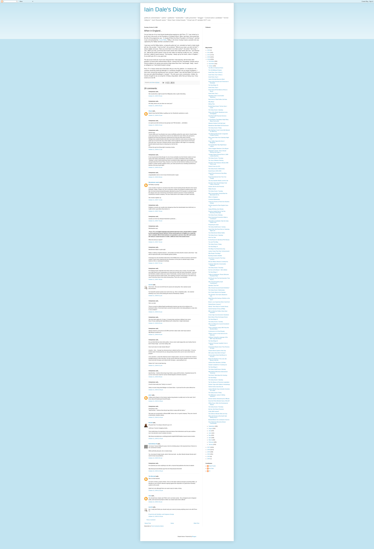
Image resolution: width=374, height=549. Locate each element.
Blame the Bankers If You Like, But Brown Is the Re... (217, 359)
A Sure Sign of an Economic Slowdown (218, 315)
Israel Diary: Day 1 (213, 93)
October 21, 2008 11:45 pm (156, 438)
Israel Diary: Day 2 (213, 87)
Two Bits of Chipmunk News (215, 68)
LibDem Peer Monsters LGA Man (217, 362)
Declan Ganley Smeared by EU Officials (218, 398)
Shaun (150, 111)
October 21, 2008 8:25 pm (155, 323)
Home (172, 523)
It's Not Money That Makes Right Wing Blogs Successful (218, 120)
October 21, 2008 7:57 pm (155, 263)
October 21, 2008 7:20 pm (155, 211)
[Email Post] (163, 82)
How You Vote (212, 237)
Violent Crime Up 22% (214, 166)
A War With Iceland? (213, 411)
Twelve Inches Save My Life (215, 386)
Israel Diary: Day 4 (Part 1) (215, 74)
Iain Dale (211, 468)
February (211, 442)
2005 (208, 452)
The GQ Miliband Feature (215, 70)
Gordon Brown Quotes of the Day (217, 350)
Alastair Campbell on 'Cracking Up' (217, 364)
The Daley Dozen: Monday (215, 215)
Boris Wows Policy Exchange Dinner (218, 317)
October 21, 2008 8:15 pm (155, 312)
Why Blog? (211, 101)
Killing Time (211, 104)
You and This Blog (213, 242)
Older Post (196, 523)
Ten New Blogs (212, 377)
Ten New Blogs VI (213, 246)
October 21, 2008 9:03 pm (155, 334)
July (210, 430)
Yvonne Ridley (163, 40)
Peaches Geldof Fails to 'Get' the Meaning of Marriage (216, 212)
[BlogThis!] (168, 83)
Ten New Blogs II (212, 367)
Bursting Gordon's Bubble (215, 255)
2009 (208, 57)
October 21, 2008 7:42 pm (155, 242)
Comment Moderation (214, 199)
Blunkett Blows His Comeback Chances (218, 419)
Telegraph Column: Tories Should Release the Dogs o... (217, 151)
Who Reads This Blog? (214, 253)
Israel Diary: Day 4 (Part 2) (215, 72)
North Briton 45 (153, 444)
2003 (208, 456)
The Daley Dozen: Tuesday (215, 191)
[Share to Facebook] (172, 83)
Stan (150, 495)
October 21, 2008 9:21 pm (155, 365)
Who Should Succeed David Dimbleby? (218, 288)
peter (150, 395)
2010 (208, 54)
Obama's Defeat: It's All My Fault (216, 123)
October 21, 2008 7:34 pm (155, 221)
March (210, 440)
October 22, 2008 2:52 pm (155, 502)
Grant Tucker (212, 466)
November (211, 63)
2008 (208, 59)
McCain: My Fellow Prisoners (216, 409)
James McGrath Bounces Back (216, 79)
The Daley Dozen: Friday (215, 128)
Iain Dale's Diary (165, 9)
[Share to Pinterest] (174, 83)
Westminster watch (154, 182)
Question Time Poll (213, 285)
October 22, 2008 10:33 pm (156, 516)
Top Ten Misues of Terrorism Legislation (218, 382)
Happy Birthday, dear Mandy (215, 209)
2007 (208, 447)
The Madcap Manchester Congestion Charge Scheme (218, 134)
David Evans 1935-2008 (214, 171)
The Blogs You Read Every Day (216, 249)
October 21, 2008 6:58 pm (155, 177)
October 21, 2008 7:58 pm (155, 279)
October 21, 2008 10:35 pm (156, 389)
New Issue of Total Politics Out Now (217, 99)
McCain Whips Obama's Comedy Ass (218, 261)
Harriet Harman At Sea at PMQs (216, 308)
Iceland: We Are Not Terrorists (216, 186)
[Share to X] (170, 83)
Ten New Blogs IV (213, 319)
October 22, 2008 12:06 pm (156, 471)
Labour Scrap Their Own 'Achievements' (219, 251)
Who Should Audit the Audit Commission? (215, 282)
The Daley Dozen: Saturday (215, 110)
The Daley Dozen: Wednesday (216, 168)
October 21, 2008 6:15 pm (155, 115)
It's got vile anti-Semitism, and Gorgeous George (161, 514)
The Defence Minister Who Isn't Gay (217, 413)
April (210, 437)
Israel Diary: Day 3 (213, 77)
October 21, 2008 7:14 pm (155, 200)
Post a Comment (151, 520)
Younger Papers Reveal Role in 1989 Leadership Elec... (218, 155)
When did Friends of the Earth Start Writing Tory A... (217, 416)
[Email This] (166, 83)
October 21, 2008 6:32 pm (155, 167)
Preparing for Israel (213, 224)
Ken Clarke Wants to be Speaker (217, 292)
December (211, 61)
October (211, 66)
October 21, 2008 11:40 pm (156, 417)
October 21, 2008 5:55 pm (155, 96)
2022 (208, 50)
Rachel (150, 422)
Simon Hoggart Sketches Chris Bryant (218, 148)
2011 (208, 52)
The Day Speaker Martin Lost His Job (218, 180)
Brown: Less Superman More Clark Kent (219, 302)
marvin (150, 284)
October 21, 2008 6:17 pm (155, 149)
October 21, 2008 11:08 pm (156, 401)
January (211, 444)
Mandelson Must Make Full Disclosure (218, 125)
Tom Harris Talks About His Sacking (217, 375)
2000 (208, 458)
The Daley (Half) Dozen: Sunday (217, 227)
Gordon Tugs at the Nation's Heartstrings (219, 384)
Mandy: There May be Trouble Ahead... (218, 306)
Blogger (194, 536)
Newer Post (148, 523)
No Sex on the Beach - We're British (217, 270)
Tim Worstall (152, 476)
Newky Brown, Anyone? (214, 304)
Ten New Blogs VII (213, 85)
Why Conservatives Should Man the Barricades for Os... (217, 194)
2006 (208, 449)
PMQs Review (212, 189)
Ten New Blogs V (212, 272)
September (212, 426)
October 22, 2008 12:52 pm (156, 490)
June (210, 433)
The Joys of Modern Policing (215, 160)
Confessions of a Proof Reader (216, 331)
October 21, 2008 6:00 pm (155, 105)
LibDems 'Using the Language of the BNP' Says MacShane (218, 338)
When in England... (213, 197)
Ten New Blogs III (213, 341)
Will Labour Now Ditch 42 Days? (217, 353)
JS (209, 471)
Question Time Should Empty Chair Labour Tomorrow (217, 183)
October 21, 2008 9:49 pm (155, 377)
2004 (208, 454)
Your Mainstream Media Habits (216, 233)
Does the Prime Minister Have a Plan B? (219, 401)
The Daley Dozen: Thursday (215, 158)
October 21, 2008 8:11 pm (155, 295)
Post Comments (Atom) (157, 526)
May (210, 435)
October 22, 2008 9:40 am (155, 458)
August (211, 428)
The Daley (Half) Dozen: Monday (217, 369)
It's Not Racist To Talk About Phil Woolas (218, 239)
